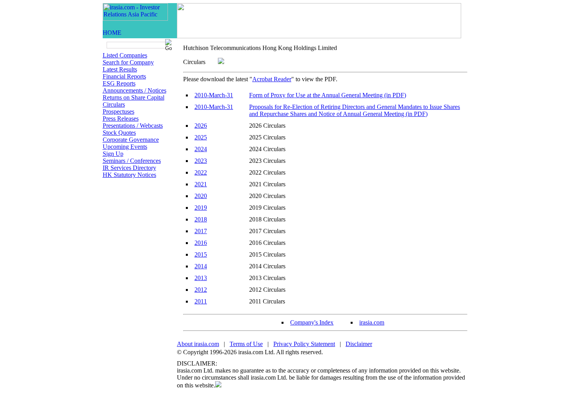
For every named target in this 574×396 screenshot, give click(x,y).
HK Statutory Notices (129, 174)
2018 (200, 219)
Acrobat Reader (271, 79)
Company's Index (311, 322)
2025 (200, 137)
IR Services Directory (129, 167)
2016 (200, 242)
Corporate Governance (131, 139)
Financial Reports (124, 76)
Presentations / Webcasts (133, 125)
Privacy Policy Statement (304, 344)
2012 (200, 289)
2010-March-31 (213, 95)
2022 (200, 172)
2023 (200, 160)
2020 (200, 196)
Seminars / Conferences (132, 160)
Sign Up (113, 153)
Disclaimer (359, 344)
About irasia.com (198, 344)
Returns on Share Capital (133, 97)
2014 (200, 266)
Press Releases (121, 118)
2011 (200, 301)
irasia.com (371, 322)
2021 (200, 184)
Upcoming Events (125, 146)
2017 (200, 231)
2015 (200, 254)
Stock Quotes (119, 132)
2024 (200, 149)
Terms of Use (246, 344)
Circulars (114, 104)
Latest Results (120, 69)
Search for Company (128, 62)
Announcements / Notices (134, 90)
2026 (200, 125)
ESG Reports (119, 83)
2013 (200, 278)
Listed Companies (125, 55)
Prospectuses (118, 111)
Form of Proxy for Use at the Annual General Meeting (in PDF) (327, 95)
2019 (200, 207)
